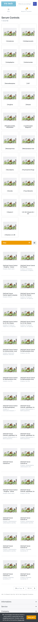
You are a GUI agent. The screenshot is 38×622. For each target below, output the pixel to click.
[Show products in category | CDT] (28, 75)
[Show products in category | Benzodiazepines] (10, 75)
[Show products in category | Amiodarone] (10, 32)
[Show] (34, 243)
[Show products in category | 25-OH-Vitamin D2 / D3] (28, 203)
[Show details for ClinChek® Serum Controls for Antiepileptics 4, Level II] (10, 565)
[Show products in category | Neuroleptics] (10, 161)
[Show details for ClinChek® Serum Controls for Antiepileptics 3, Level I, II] (10, 536)
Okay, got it (31, 617)
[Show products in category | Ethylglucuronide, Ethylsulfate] (10, 117)
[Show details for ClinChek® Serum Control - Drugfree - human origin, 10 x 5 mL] (10, 256)
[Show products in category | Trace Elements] (28, 182)
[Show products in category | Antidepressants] (28, 32)
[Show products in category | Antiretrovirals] (28, 53)
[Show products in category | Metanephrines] (10, 140)
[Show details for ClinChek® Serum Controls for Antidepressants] (10, 452)
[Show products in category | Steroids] (10, 182)
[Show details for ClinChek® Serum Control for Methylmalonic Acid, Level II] (10, 368)
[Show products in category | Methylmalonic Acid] (28, 140)
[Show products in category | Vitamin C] (10, 203)
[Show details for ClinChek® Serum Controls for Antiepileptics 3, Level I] (10, 508)
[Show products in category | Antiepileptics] (10, 53)
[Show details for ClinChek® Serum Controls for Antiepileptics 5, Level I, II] (27, 452)
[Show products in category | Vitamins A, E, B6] (10, 226)
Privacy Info (21, 620)
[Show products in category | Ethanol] (28, 96)
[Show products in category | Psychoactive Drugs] (28, 161)
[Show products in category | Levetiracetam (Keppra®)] (28, 117)
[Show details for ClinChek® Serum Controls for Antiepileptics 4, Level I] (27, 536)
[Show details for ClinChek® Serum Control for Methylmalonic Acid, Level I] (27, 340)
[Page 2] (35, 588)
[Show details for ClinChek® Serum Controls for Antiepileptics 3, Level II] (27, 508)
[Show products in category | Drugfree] (10, 96)
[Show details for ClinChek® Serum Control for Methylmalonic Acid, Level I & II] (27, 368)
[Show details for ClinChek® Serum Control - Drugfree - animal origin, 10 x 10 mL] (10, 480)
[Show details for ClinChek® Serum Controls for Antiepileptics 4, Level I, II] (27, 565)
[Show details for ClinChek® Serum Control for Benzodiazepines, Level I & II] (10, 396)
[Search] (35, 4)
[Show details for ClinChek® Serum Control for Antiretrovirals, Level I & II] (10, 340)
